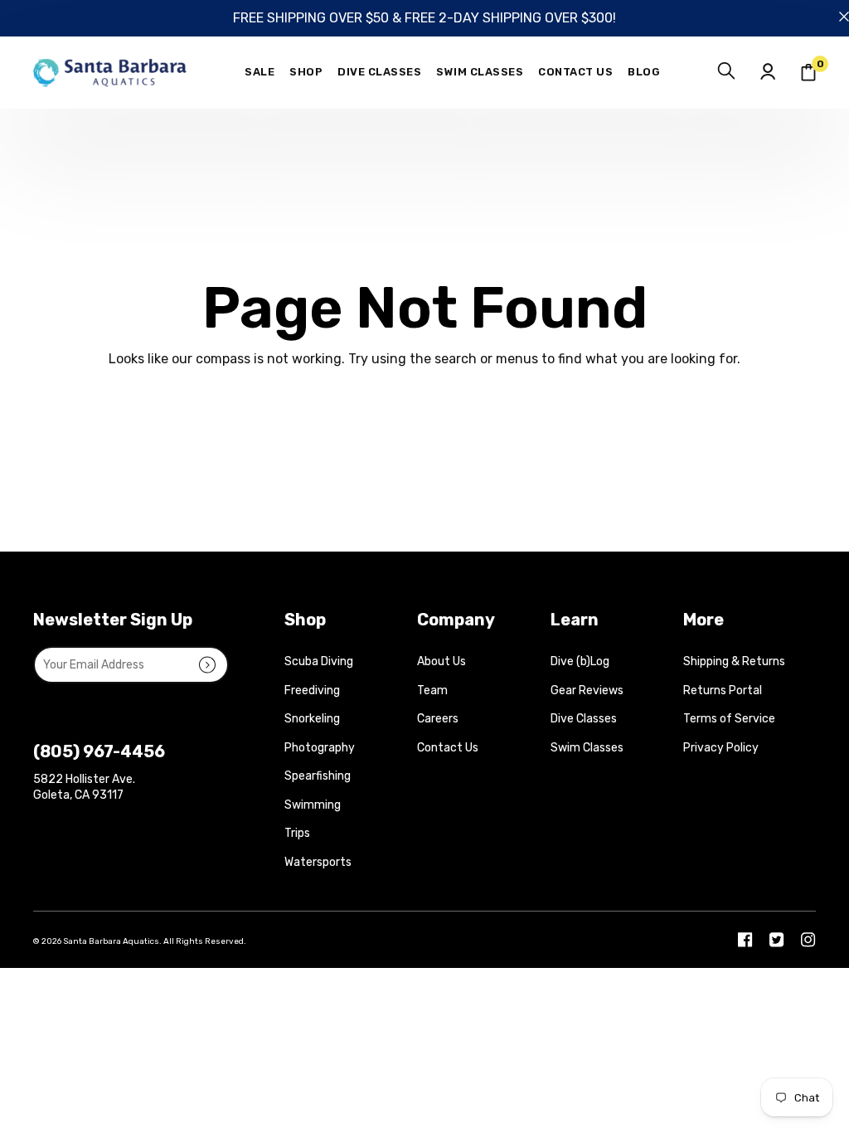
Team (432, 690)
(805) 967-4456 (99, 751)
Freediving (312, 690)
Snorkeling (312, 719)
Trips (297, 833)
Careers (437, 719)
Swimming (312, 805)
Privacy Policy (721, 748)
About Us (441, 661)
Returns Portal (722, 690)
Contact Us (447, 748)
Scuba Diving (318, 661)
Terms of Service (729, 719)
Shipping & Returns (734, 661)
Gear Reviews (587, 690)
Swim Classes (587, 748)
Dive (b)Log (580, 661)
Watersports (318, 862)
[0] (808, 72)
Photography (319, 748)
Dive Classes (584, 719)
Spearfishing (317, 776)
